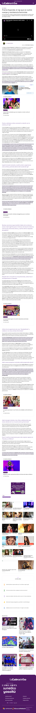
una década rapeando (6, 73)
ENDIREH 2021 (5, 69)
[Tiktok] (13, 702)
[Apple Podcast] (16, 702)
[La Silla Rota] (9, 685)
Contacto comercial (26, 698)
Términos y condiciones (9, 698)
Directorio (25, 696)
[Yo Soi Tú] (10, 691)
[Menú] (33, 3)
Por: (9, 43)
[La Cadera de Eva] (9, 3)
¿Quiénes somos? (8, 696)
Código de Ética (26, 700)
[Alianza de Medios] (19, 708)
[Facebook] (7, 702)
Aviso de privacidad (9, 700)
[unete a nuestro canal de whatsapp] (18, 488)
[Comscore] (7, 708)
